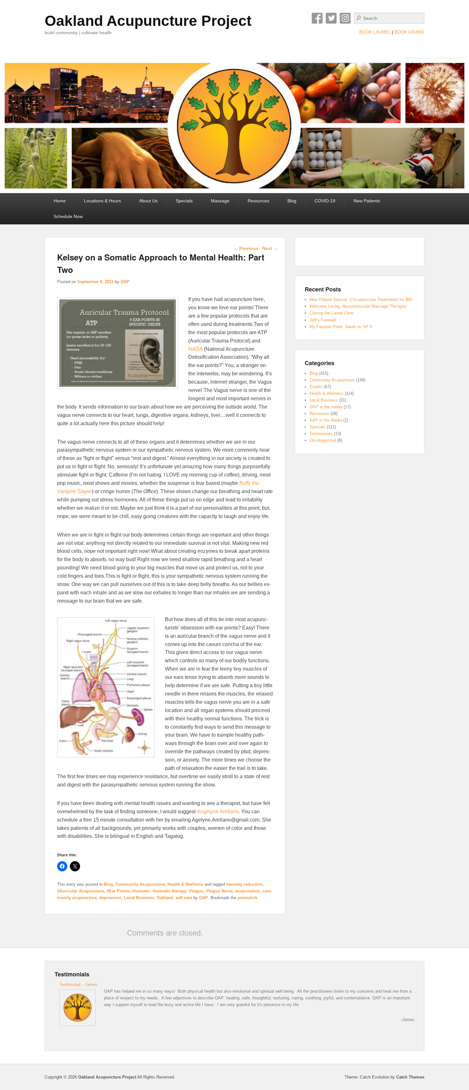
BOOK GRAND (409, 31)
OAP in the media (325, 406)
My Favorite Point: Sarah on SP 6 (340, 326)
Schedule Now (68, 216)
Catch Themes (410, 1077)
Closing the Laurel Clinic (331, 313)
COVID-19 (325, 200)
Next (270, 248)
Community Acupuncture (140, 884)
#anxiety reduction (244, 884)
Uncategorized (322, 440)
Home (60, 200)
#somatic (141, 891)
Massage (220, 200)
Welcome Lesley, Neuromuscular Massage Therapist (358, 306)
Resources (258, 200)
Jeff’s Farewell (322, 320)
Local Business (139, 897)
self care (183, 897)
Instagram (345, 18)
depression (110, 897)
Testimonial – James (78, 984)
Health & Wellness (185, 884)
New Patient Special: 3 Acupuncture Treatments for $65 (360, 299)
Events (316, 386)
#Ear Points (118, 891)
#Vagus (196, 891)
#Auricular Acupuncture (80, 891)
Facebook (317, 18)
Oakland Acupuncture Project (148, 20)
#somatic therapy (169, 891)
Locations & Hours (102, 200)
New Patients (367, 200)
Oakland (165, 897)
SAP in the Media (325, 420)
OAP (125, 281)
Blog (291, 200)
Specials (184, 200)
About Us (148, 200)
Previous (246, 248)
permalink (247, 897)
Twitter (331, 18)
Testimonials (321, 433)
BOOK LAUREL (375, 31)
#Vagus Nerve (219, 891)
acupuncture (247, 891)
